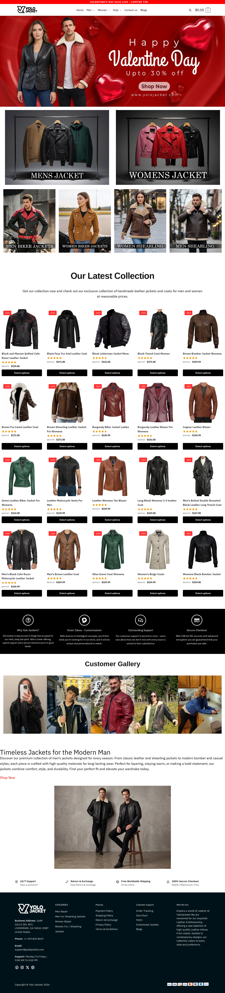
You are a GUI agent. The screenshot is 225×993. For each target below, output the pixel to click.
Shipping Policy (104, 915)
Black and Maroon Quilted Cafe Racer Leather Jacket (21, 356)
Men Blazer (61, 911)
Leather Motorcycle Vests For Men (64, 502)
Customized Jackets (147, 924)
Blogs (139, 929)
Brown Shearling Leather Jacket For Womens (66, 429)
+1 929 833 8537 (34, 938)
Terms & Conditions (107, 929)
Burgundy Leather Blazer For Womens (155, 429)
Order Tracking (144, 910)
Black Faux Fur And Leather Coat (67, 353)
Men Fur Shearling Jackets (70, 916)
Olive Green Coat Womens (108, 574)
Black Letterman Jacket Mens (110, 353)
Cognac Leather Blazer (197, 427)
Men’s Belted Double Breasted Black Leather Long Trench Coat (202, 502)
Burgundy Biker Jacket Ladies (110, 427)
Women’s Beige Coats (151, 574)
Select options (21, 372)
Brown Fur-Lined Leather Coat (20, 427)
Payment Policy (104, 910)
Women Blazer (63, 921)
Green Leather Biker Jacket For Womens (21, 502)
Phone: (19, 938)
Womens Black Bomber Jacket (202, 574)
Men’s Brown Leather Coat (63, 574)
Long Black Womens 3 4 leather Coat (157, 502)
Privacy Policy (103, 924)
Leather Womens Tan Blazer (109, 500)
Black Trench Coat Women (154, 353)
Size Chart (142, 915)
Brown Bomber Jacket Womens (202, 353)
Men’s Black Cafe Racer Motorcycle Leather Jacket (18, 576)
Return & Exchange (107, 920)
